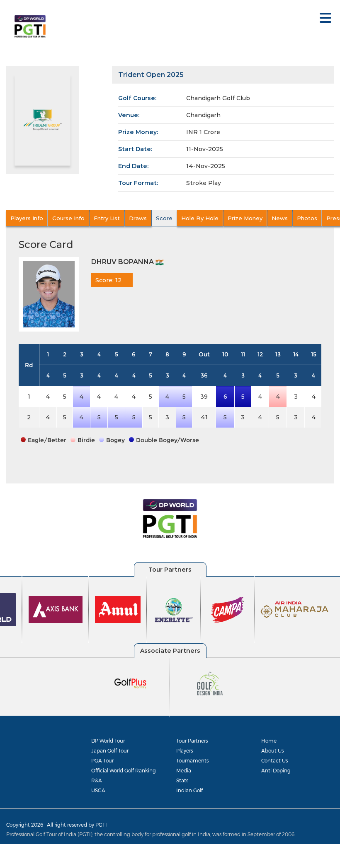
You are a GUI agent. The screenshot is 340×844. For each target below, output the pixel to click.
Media (183, 770)
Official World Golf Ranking (123, 770)
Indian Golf (189, 790)
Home (269, 740)
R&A (96, 780)
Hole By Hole (200, 218)
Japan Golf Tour (110, 750)
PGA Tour (102, 760)
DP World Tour (108, 740)
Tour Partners (192, 740)
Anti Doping (276, 770)
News (280, 218)
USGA (98, 790)
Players (184, 750)
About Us (272, 750)
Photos (307, 218)
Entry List (107, 218)
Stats (182, 780)
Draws (138, 218)
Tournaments (192, 760)
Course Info (68, 218)
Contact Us (274, 760)
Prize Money (245, 218)
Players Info (26, 218)
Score (164, 218)
